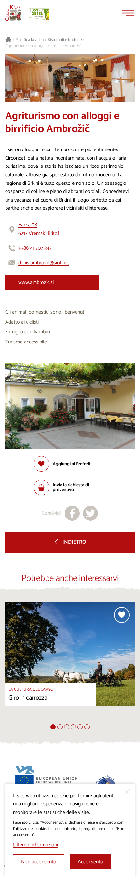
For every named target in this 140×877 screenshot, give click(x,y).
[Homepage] (13, 13)
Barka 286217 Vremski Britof (38, 229)
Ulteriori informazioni (35, 844)
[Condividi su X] (90, 513)
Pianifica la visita (29, 40)
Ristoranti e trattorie (65, 40)
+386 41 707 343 (34, 248)
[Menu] (128, 13)
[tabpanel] (70, 663)
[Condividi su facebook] (72, 513)
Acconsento (90, 861)
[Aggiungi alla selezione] (122, 615)
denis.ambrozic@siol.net (43, 262)
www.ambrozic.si (36, 282)
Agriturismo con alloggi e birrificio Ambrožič (43, 46)
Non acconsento (38, 861)
